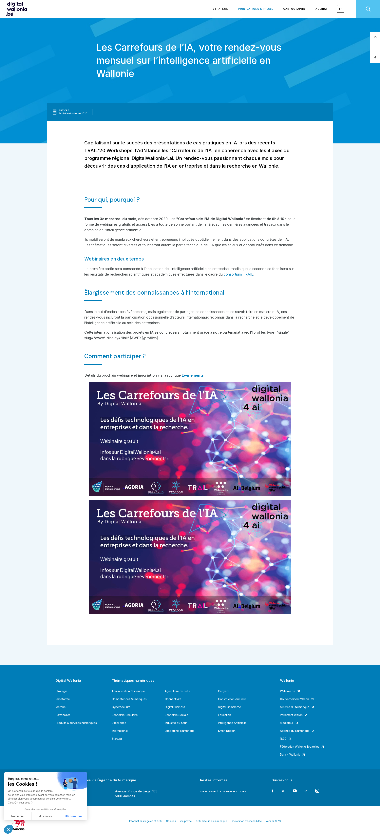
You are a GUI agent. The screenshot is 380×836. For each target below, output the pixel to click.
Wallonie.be (287, 691)
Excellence (119, 722)
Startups (117, 738)
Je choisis (45, 816)
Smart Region (227, 730)
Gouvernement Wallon (294, 699)
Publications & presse (255, 8)
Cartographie (294, 8)
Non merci (17, 816)
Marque (61, 707)
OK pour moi (73, 816)
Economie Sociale (176, 715)
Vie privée (186, 821)
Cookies (171, 821)
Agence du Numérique (295, 730)
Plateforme (63, 699)
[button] (8, 829)
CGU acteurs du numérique (211, 821)
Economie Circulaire (125, 715)
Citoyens (224, 691)
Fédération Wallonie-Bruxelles (299, 746)
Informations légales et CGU (145, 821)
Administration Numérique (128, 691)
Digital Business (175, 707)
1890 (283, 738)
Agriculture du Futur (177, 691)
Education (224, 715)
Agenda (321, 8)
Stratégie (220, 8)
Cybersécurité (121, 707)
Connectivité (173, 699)
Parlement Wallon (291, 715)
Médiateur (286, 722)
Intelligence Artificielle (232, 722)
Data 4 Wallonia (290, 754)
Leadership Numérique (180, 730)
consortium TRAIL (238, 274)
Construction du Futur (232, 699)
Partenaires (63, 715)
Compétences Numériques (129, 699)
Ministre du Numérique (294, 707)
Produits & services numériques (76, 722)
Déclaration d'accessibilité (246, 821)
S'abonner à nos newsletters (223, 791)
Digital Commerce (229, 707)
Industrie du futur (176, 722)
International (120, 730)
